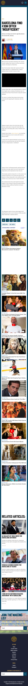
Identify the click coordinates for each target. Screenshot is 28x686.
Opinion (14, 652)
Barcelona (5, 224)
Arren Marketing (19, 683)
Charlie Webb (9, 39)
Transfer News (14, 648)
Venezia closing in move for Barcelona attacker (11, 539)
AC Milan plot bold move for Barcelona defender (12, 510)
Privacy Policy (14, 659)
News (3, 19)
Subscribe (25, 601)
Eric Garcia (12, 224)
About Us (14, 656)
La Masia (14, 654)
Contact (14, 657)
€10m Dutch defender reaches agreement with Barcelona (12, 568)
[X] (7, 220)
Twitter (14, 665)
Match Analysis (14, 650)
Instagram (14, 667)
